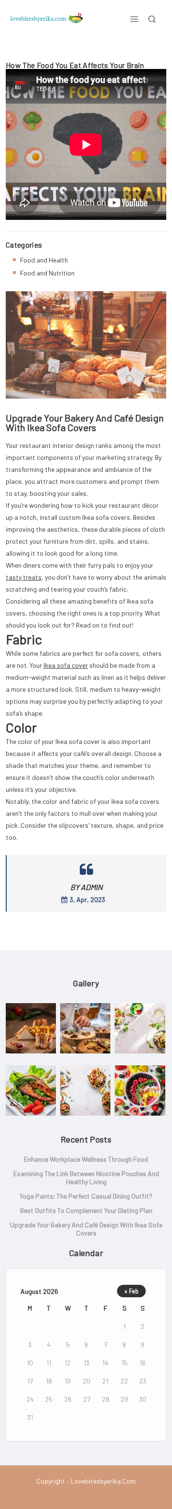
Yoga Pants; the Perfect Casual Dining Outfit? (86, 1196)
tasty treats (24, 577)
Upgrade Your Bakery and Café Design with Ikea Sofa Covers (86, 1229)
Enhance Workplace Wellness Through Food (86, 1159)
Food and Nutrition (47, 273)
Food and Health (44, 260)
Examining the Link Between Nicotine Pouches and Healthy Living (86, 1177)
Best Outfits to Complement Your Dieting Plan (86, 1210)
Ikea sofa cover (65, 665)
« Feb (131, 1291)
